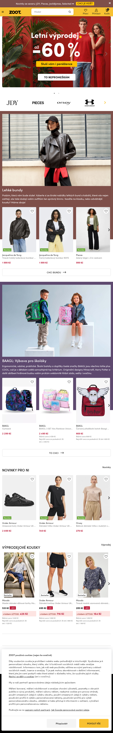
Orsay (79, 523)
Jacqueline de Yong (11, 255)
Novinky (106, 467)
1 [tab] (54, 93)
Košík (107, 11)
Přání (85, 13)
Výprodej (106, 544)
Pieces (79, 255)
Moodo (6, 600)
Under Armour (9, 523)
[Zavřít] (109, 3)
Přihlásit (96, 13)
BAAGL (5, 425)
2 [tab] (58, 93)
